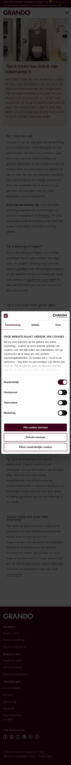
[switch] (62, 392)
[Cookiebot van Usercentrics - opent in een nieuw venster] (52, 316)
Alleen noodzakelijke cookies (35, 447)
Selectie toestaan (35, 437)
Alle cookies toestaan (35, 427)
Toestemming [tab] (12, 324)
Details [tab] (36, 324)
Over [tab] (58, 324)
